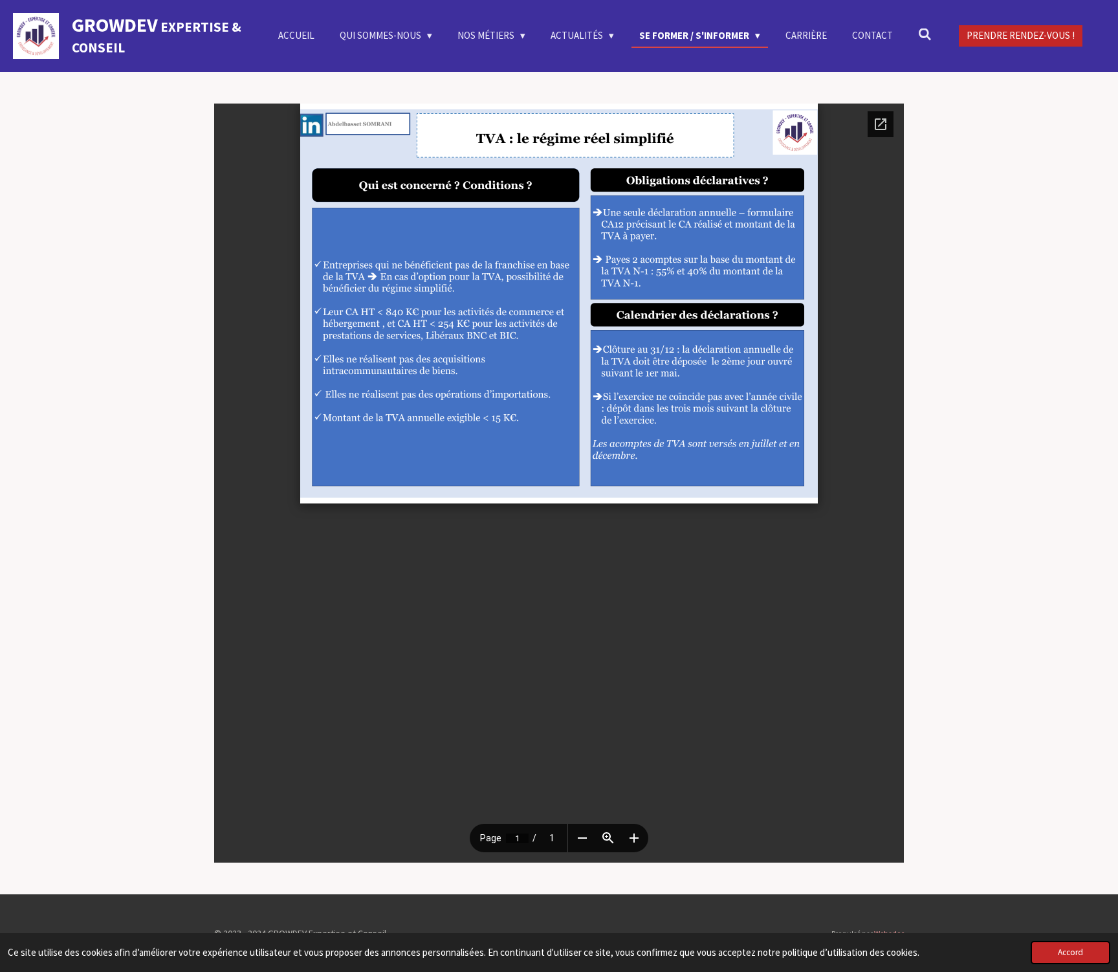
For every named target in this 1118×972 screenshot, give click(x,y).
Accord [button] (1070, 952)
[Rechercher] (924, 34)
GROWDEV (156, 34)
